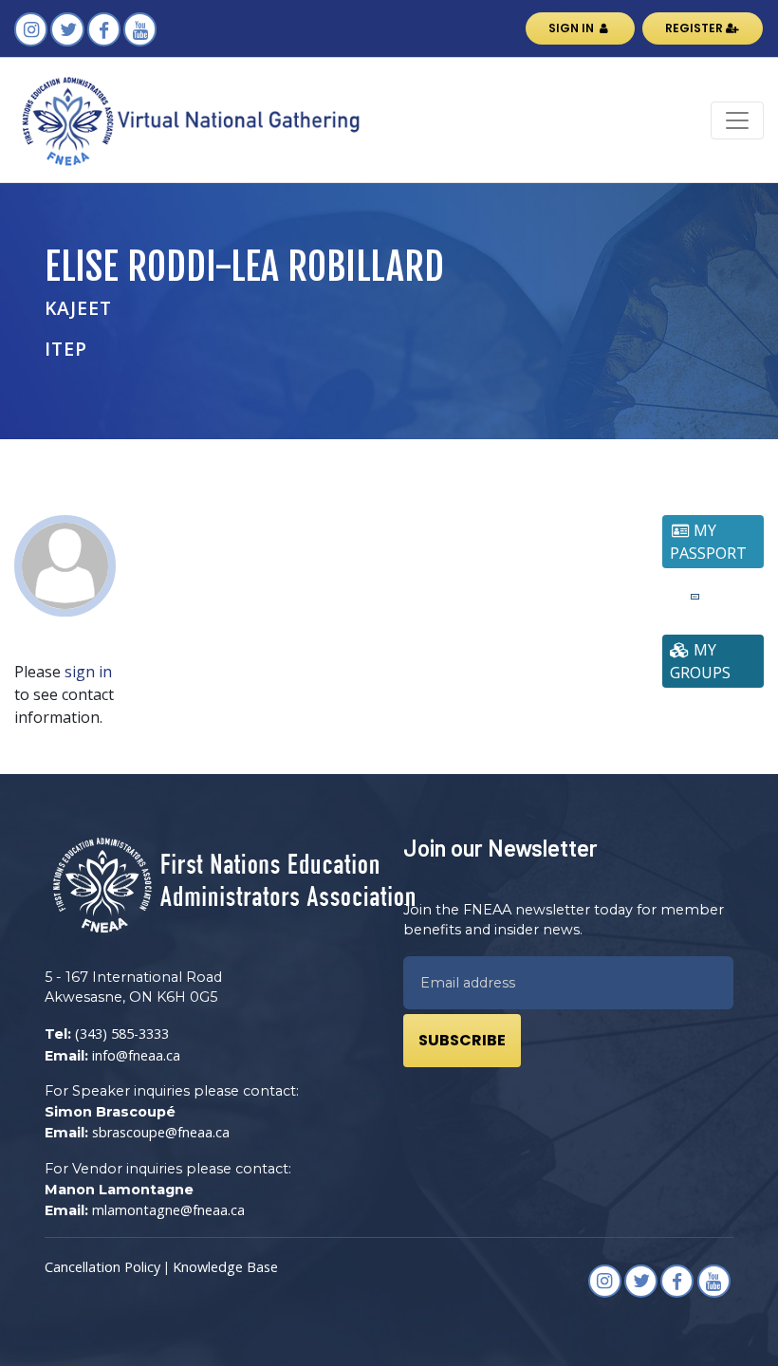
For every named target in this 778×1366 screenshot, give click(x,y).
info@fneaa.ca (136, 1055)
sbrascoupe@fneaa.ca (161, 1132)
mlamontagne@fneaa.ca (168, 1210)
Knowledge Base (225, 1267)
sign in (88, 671)
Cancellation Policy (102, 1267)
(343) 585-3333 (122, 1033)
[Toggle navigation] (737, 120)
